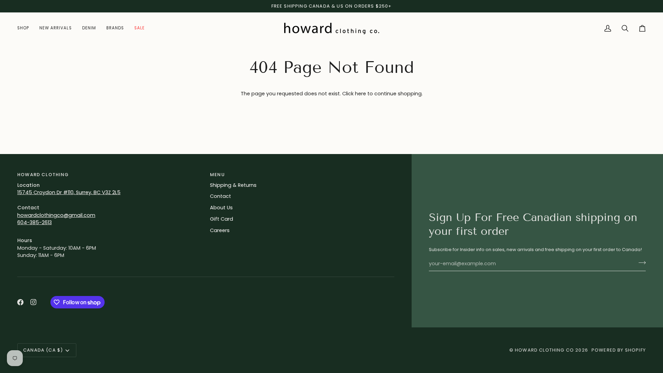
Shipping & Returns (233, 185)
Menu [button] (217, 174)
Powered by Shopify (619, 350)
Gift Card (221, 219)
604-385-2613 (34, 222)
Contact (220, 196)
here (360, 93)
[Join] (640, 262)
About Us (221, 207)
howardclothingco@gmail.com (56, 215)
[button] (25, 28)
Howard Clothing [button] (43, 174)
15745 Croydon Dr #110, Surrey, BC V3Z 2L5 (69, 192)
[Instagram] (33, 302)
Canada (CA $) (43, 350)
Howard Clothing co (544, 350)
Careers (220, 230)
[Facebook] (20, 302)
